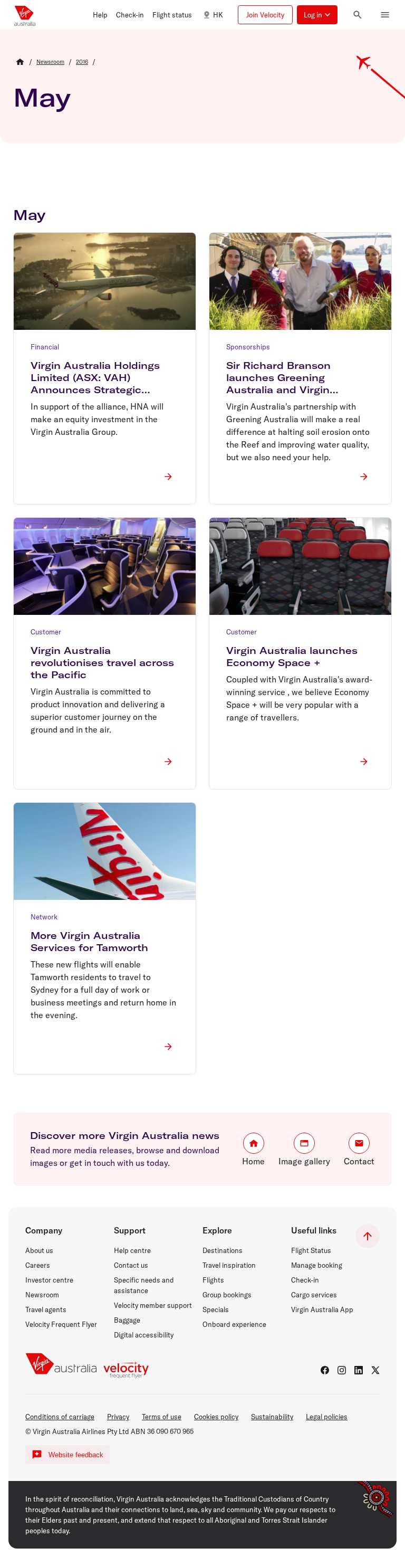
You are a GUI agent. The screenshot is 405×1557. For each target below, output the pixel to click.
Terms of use (161, 1416)
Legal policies (327, 1416)
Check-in (305, 1280)
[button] (100, 15)
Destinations (222, 1250)
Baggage (127, 1320)
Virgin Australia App (322, 1309)
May (42, 97)
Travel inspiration (229, 1265)
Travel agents (45, 1309)
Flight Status (311, 1250)
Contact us (131, 1265)
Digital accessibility (143, 1335)
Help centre (132, 1250)
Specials (215, 1309)
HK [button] (218, 15)
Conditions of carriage (59, 1416)
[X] (375, 1370)
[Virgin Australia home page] (25, 14)
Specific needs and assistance (144, 1285)
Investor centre (49, 1280)
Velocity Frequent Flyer (61, 1324)
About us (39, 1250)
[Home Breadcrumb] (20, 62)
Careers (37, 1265)
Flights (213, 1280)
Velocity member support (153, 1305)
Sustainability (272, 1416)
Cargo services (314, 1294)
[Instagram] (342, 1370)
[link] (50, 61)
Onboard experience (234, 1324)
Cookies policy (216, 1416)
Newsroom (42, 1294)
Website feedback (76, 1455)
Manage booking (316, 1265)
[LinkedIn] (358, 1370)
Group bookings (227, 1294)
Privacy (118, 1416)
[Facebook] (325, 1370)
